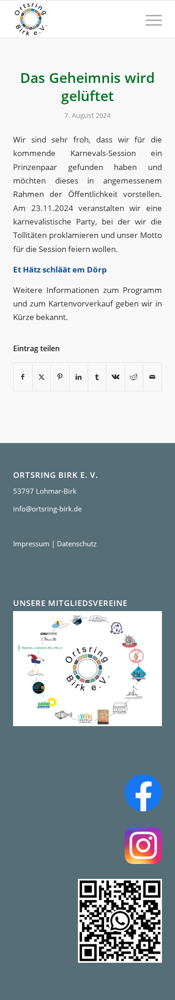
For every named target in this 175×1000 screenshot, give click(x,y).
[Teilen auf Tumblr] (97, 377)
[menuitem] (149, 19)
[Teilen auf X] (42, 377)
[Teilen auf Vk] (115, 377)
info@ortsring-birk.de (47, 508)
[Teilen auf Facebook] (23, 377)
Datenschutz (77, 543)
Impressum (31, 543)
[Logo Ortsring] (72, 19)
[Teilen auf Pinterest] (60, 377)
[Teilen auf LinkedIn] (79, 377)
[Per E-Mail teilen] (152, 377)
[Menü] (149, 19)
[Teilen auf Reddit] (134, 377)
